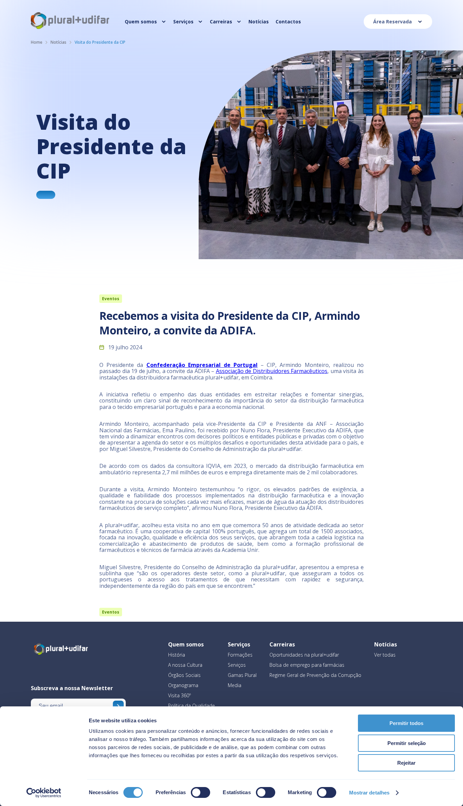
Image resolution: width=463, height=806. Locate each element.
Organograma (183, 685)
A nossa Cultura (185, 665)
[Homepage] (70, 28)
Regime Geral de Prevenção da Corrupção (315, 675)
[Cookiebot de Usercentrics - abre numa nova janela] (44, 793)
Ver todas (385, 655)
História (176, 655)
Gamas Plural (242, 675)
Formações (240, 655)
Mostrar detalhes (369, 792)
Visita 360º (179, 695)
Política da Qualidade (191, 705)
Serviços (237, 665)
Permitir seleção (406, 743)
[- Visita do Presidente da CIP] (45, 195)
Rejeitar (406, 763)
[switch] (200, 792)
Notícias (58, 42)
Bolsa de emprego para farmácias (306, 665)
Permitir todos (406, 723)
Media (234, 685)
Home (36, 42)
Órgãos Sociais (184, 675)
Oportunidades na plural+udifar (304, 655)
